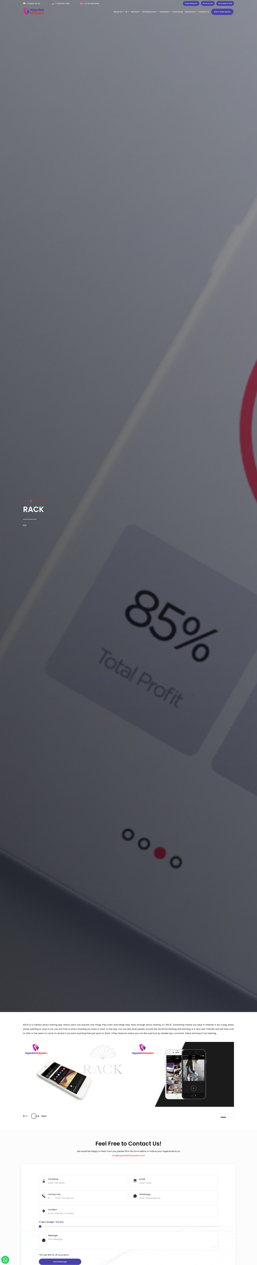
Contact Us (204, 11)
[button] (25, 1116)
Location (52, 1209)
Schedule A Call (225, 3)
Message (52, 1235)
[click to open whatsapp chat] (5, 1260)
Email (142, 1179)
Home (26, 501)
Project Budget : (47, 1222)
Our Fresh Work (41, 501)
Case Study (177, 11)
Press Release (191, 3)
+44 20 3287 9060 (91, 3)
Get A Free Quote (222, 11)
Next (44, 1116)
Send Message (60, 1261)
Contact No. (54, 1194)
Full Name (53, 1179)
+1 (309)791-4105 (62, 3)
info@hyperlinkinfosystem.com (128, 1155)
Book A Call (208, 3)
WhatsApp (145, 1194)
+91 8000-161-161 (33, 3)
